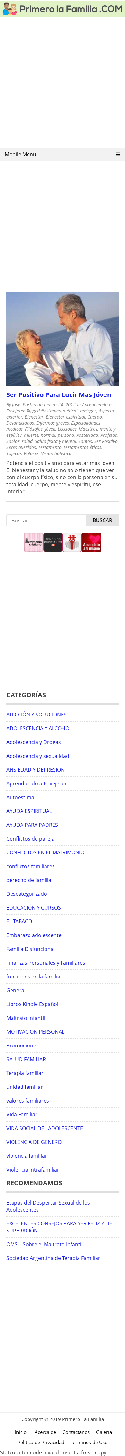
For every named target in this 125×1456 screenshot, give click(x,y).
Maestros (88, 429)
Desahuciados (20, 423)
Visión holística (56, 453)
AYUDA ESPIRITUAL (29, 811)
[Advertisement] (62, 84)
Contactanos (76, 1432)
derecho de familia (28, 880)
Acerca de (45, 1432)
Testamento (50, 447)
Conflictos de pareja (30, 838)
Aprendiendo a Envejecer (36, 783)
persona (66, 435)
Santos (85, 441)
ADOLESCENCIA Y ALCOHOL (39, 728)
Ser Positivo (106, 441)
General (16, 990)
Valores (31, 453)
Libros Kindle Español (32, 1004)
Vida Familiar (22, 1114)
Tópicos (13, 453)
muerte (31, 435)
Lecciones (67, 429)
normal (48, 435)
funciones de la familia (33, 976)
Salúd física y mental (55, 441)
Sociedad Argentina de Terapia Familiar (53, 1258)
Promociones (22, 1045)
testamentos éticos (82, 447)
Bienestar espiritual (65, 417)
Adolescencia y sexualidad (37, 755)
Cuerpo (95, 417)
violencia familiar (26, 1155)
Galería (104, 1432)
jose (16, 405)
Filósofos (34, 429)
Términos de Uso (89, 1442)
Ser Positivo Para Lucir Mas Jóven (58, 394)
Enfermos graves (52, 423)
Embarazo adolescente (34, 935)
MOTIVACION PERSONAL (35, 1031)
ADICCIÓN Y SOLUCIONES (36, 714)
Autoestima (20, 797)
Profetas (108, 435)
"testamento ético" (59, 411)
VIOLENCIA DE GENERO (34, 1142)
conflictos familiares (30, 866)
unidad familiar (24, 1086)
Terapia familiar (25, 1073)
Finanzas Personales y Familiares (45, 962)
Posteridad (87, 435)
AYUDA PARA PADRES (32, 824)
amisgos (88, 411)
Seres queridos (21, 447)
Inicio (21, 1432)
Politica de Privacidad (40, 1442)
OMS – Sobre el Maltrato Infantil (44, 1244)
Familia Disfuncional (30, 948)
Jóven (50, 429)
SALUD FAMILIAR (26, 1059)
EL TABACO (19, 921)
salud (27, 441)
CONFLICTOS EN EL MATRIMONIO (45, 852)
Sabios (13, 441)
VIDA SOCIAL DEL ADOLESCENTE (44, 1128)
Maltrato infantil (25, 1017)
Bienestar (34, 417)
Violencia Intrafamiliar (32, 1169)
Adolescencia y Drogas (33, 742)
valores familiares (27, 1100)
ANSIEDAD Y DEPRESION (35, 769)
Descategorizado (26, 893)
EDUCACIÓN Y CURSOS (33, 907)
